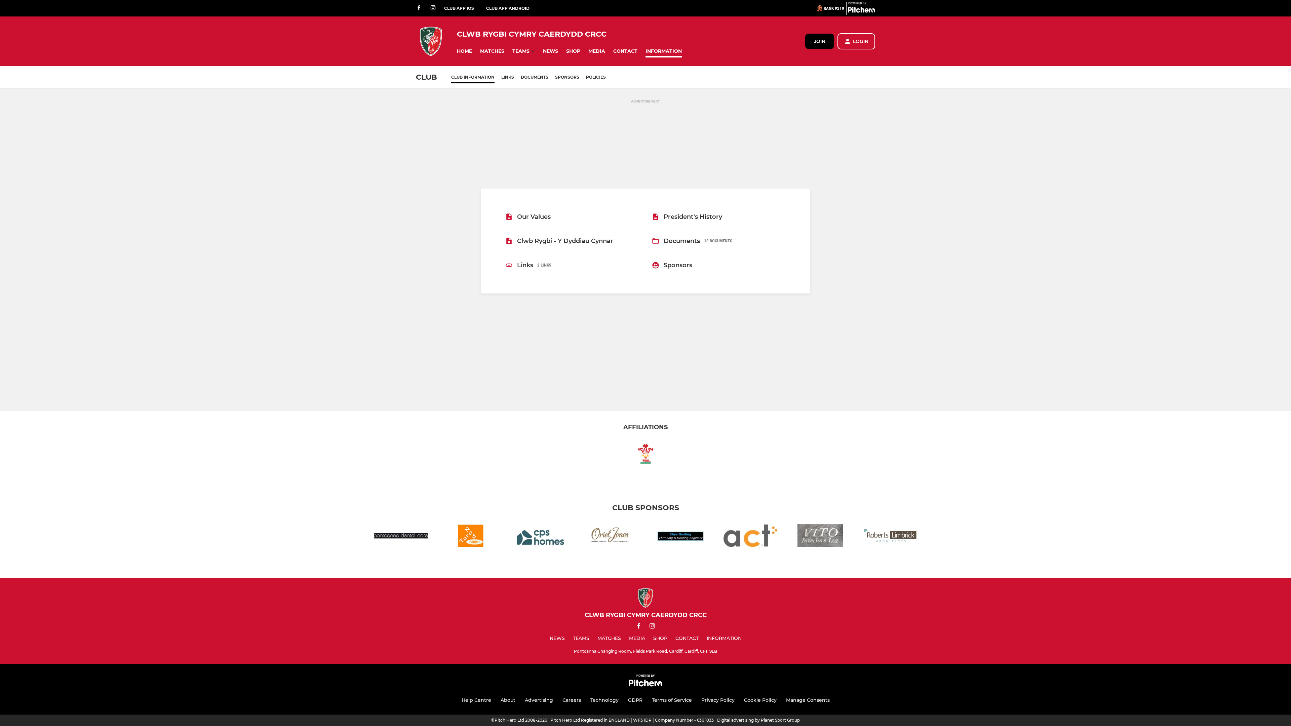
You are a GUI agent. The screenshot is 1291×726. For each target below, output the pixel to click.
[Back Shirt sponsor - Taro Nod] (471, 537)
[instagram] (433, 8)
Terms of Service (672, 700)
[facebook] (419, 8)
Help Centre (476, 700)
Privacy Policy (718, 700)
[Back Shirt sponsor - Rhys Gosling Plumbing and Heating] (680, 537)
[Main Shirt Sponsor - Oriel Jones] (610, 537)
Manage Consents (808, 700)
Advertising (539, 700)
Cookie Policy (760, 700)
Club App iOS (459, 8)
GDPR (635, 700)
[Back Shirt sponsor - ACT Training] (750, 537)
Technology (604, 700)
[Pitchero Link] (861, 11)
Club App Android (508, 8)
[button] (464, 51)
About (508, 700)
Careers (571, 700)
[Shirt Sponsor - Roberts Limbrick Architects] (890, 537)
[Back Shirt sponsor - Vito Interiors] (820, 537)
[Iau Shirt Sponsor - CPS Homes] (541, 537)
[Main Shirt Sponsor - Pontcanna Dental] (401, 537)
